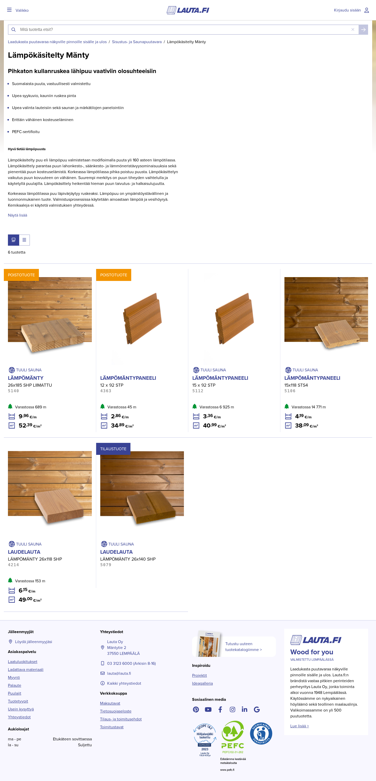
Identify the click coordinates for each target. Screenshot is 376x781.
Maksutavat (110, 703)
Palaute (14, 685)
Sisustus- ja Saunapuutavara (137, 42)
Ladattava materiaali (25, 669)
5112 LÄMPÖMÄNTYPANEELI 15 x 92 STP (224, 272)
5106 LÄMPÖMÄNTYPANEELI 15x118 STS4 (317, 272)
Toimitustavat (112, 727)
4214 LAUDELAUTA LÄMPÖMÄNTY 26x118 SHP (46, 446)
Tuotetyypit (18, 701)
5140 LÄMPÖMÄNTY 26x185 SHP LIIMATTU (42, 272)
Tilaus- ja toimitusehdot (121, 719)
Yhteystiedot (19, 717)
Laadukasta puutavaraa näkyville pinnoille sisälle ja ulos (57, 42)
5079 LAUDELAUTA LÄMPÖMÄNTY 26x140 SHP (139, 446)
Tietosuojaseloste (115, 711)
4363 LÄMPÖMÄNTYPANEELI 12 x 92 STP (133, 272)
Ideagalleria (202, 683)
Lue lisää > (299, 726)
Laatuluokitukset (22, 662)
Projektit (199, 675)
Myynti (14, 677)
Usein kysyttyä (21, 709)
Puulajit (14, 693)
